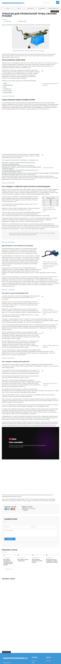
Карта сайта (6, 652)
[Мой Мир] (12, 509)
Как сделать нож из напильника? (23, 560)
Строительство (30, 8)
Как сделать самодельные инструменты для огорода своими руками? (8, 562)
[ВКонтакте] (5, 509)
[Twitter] (8, 509)
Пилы (19, 8)
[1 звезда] (22, 508)
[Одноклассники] (10, 509)
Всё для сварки (42, 8)
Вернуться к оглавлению (8, 96)
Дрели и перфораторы (53, 8)
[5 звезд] (27, 508)
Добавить (9, 539)
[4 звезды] (26, 508)
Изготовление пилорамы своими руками (37, 561)
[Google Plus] (14, 509)
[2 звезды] (23, 508)
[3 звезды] (24, 508)
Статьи (7, 8)
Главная (7, 569)
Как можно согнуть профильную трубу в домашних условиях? (52, 561)
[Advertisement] (13, 120)
